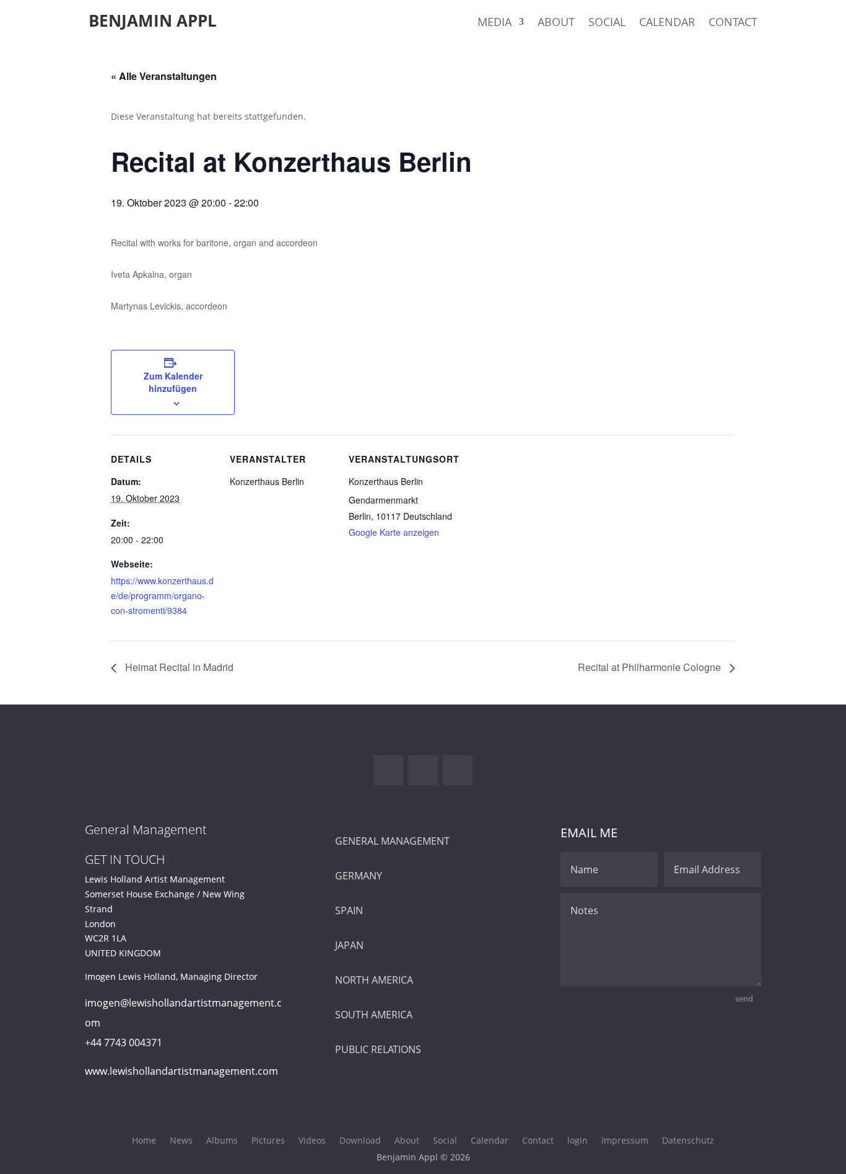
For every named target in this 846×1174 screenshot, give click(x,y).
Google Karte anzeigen (394, 532)
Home (144, 1141)
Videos (312, 1141)
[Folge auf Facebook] (388, 770)
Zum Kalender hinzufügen (173, 382)
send (744, 998)
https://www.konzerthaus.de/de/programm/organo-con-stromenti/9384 (162, 595)
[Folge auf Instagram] (458, 770)
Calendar (667, 23)
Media (495, 23)
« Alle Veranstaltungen (164, 76)
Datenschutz (688, 1141)
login (577, 1141)
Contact (733, 23)
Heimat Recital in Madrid (178, 667)
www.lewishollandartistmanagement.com (181, 1071)
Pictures (268, 1141)
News (181, 1141)
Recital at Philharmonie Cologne (650, 667)
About (556, 23)
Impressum (624, 1141)
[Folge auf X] (423, 770)
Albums (222, 1141)
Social (607, 23)
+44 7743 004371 (123, 1042)
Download (360, 1141)
